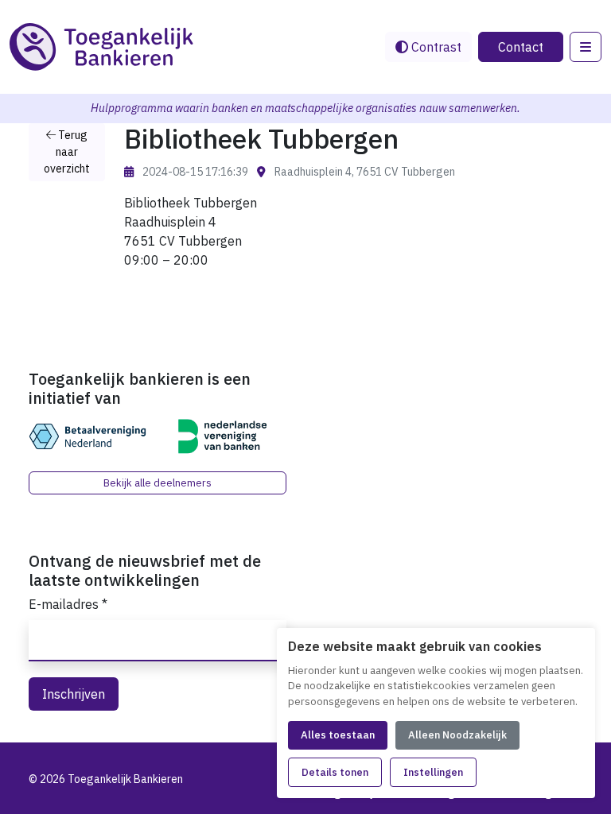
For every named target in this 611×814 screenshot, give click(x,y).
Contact (520, 47)
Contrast (434, 47)
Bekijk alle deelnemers (157, 483)
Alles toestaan (338, 735)
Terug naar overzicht (67, 152)
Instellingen (433, 772)
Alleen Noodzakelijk (457, 735)
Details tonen (335, 772)
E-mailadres (68, 604)
